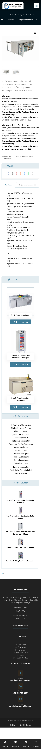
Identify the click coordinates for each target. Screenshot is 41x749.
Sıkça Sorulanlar (22, 653)
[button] (35, 33)
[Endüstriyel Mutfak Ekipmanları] (13, 6)
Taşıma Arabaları (21, 473)
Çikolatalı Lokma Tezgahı (21, 428)
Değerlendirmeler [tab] (27, 185)
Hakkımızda (22, 650)
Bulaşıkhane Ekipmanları (21, 425)
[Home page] (2, 20)
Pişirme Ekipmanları (21, 467)
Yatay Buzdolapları (21, 463)
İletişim (22, 655)
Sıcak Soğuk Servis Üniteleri (21, 470)
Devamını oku (22, 322)
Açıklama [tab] (8, 185)
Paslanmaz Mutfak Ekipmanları (21, 444)
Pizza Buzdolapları (21, 457)
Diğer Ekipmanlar (21, 431)
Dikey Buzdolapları (21, 454)
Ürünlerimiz (22, 647)
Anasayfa (22, 645)
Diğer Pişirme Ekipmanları (21, 434)
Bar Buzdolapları (21, 450)
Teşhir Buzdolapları (21, 460)
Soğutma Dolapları (21, 156)
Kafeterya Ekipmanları (21, 441)
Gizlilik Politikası (22, 658)
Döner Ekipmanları (21, 438)
